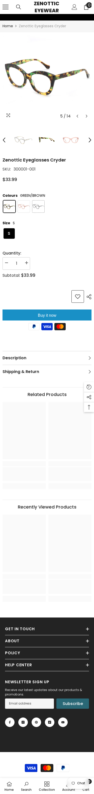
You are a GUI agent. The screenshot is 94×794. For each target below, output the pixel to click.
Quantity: (12, 253)
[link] (3, 17)
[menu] (6, 7)
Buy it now (47, 315)
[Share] (87, 297)
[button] (77, 116)
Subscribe (73, 703)
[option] (47, 76)
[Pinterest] (36, 722)
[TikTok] (49, 722)
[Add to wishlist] (77, 296)
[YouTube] (63, 722)
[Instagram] (23, 722)
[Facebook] (10, 722)
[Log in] (74, 7)
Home (8, 26)
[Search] (19, 7)
